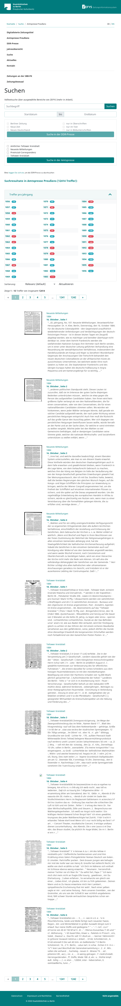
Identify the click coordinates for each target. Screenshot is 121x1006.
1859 (7, 218)
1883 (46, 276)
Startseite (11, 24)
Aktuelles (11, 60)
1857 (7, 207)
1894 (84, 259)
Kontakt (11, 65)
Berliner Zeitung (18, 123)
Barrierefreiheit (62, 995)
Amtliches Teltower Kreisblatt (25, 146)
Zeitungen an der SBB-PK (19, 76)
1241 (62, 297)
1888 (84, 224)
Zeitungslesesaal (15, 81)
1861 (7, 230)
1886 (84, 213)
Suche (21, 24)
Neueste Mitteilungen (21, 149)
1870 (46, 201)
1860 (7, 224)
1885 (84, 207)
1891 (84, 242)
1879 (46, 253)
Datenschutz (16, 995)
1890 (84, 236)
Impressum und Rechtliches (39, 995)
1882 (46, 270)
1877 (46, 242)
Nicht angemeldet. (111, 995)
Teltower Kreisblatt (19, 155)
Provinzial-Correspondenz (23, 152)
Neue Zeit (15, 126)
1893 (84, 253)
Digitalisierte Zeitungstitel (20, 32)
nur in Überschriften (76, 123)
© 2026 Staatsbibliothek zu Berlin (40, 1001)
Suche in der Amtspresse (60, 160)
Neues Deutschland (20, 130)
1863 (7, 242)
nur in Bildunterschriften (78, 130)
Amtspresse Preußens (18, 38)
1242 (73, 297)
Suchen (110, 106)
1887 (84, 218)
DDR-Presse (12, 43)
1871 (46, 207)
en (113, 24)
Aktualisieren (66, 284)
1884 (84, 201)
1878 (46, 247)
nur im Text (72, 126)
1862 (7, 236)
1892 (84, 247)
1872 (46, 213)
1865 (7, 253)
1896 (84, 270)
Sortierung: (10, 284)
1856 (7, 201)
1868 (7, 270)
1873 (46, 218)
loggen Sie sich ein (16, 173)
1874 (46, 224)
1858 (7, 213)
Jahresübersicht (15, 49)
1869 (7, 276)
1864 (7, 247)
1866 (7, 259)
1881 (46, 265)
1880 (46, 259)
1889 (84, 230)
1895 (84, 265)
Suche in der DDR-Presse (60, 134)
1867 (7, 265)
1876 (46, 236)
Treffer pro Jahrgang (21, 194)
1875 (46, 230)
